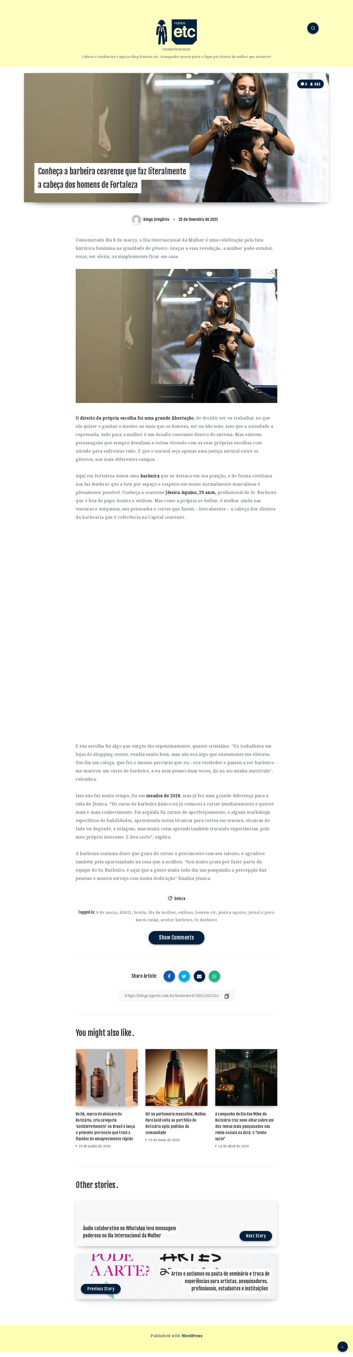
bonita (140, 912)
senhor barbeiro (177, 919)
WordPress (192, 1335)
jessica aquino (232, 912)
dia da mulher (162, 912)
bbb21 (126, 912)
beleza (180, 898)
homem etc (205, 912)
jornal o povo (261, 912)
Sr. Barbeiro (206, 919)
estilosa (185, 912)
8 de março (106, 912)
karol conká (147, 919)
